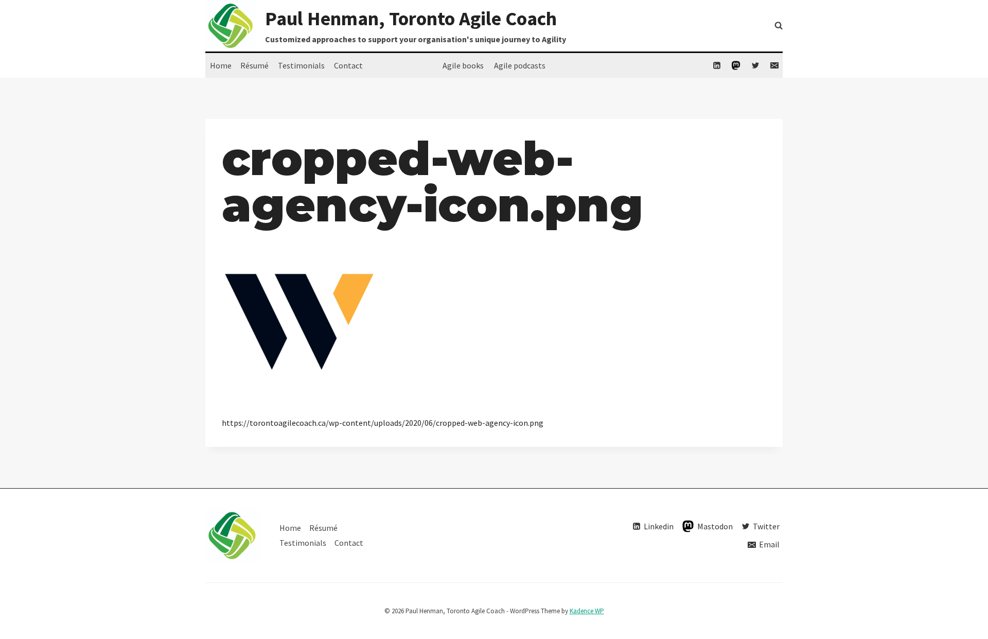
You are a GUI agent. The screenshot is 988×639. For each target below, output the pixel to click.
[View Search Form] (778, 26)
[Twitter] (755, 65)
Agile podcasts (519, 65)
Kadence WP (587, 611)
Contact (348, 65)
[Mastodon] (736, 65)
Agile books (463, 65)
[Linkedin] (717, 65)
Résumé (254, 65)
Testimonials (301, 65)
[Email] (774, 65)
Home (221, 65)
